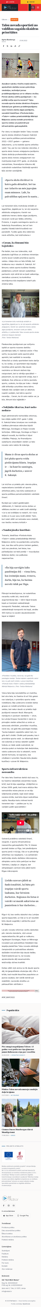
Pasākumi (5, 1254)
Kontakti (4, 1266)
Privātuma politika (8, 1227)
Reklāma (5, 1257)
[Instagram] (8, 1205)
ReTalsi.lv (13, 1301)
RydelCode (26, 1304)
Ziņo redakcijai (7, 1269)
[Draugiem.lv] (15, 46)
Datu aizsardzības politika (11, 1230)
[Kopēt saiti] (19, 46)
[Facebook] (3, 46)
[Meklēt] (33, 7)
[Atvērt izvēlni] (38, 7)
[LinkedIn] (11, 46)
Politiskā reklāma (8, 1240)
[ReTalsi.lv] (10, 7)
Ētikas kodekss (7, 1233)
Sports (14, 19)
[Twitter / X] (7, 46)
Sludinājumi (6, 1251)
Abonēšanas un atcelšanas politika (14, 1237)
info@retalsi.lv (7, 1291)
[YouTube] (14, 1205)
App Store (9, 1215)
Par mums (5, 1263)
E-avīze (11, 2)
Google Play (24, 1215)
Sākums (4, 19)
